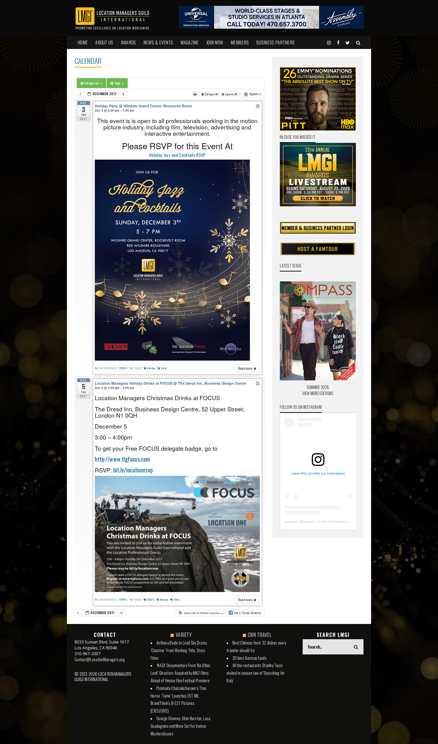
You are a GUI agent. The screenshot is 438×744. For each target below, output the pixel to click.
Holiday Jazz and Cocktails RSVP (177, 155)
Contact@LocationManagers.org (100, 659)
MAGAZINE (189, 42)
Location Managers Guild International (316, 521)
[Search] (358, 42)
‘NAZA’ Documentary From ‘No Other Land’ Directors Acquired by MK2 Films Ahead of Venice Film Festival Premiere (181, 673)
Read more (245, 368)
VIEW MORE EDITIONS (317, 393)
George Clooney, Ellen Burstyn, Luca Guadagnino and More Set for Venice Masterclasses (181, 726)
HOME (83, 42)
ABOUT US (104, 42)
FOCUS (150, 599)
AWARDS (128, 42)
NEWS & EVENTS (158, 42)
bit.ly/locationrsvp (132, 470)
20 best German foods (249, 658)
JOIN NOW (214, 42)
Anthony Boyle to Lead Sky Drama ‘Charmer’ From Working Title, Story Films (179, 650)
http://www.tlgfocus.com (122, 459)
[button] (200, 613)
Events (123, 368)
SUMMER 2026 (318, 387)
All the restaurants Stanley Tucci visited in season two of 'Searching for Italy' (256, 673)
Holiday (151, 368)
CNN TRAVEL (259, 634)
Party (164, 368)
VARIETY (184, 634)
